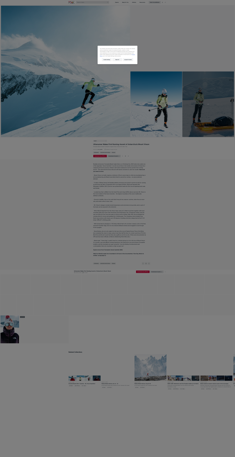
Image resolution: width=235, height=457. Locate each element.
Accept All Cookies (128, 59)
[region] (117, 55)
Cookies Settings (106, 59)
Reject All (117, 59)
